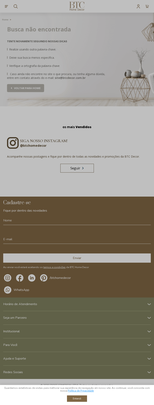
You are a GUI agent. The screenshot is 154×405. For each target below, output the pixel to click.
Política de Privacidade (81, 390)
